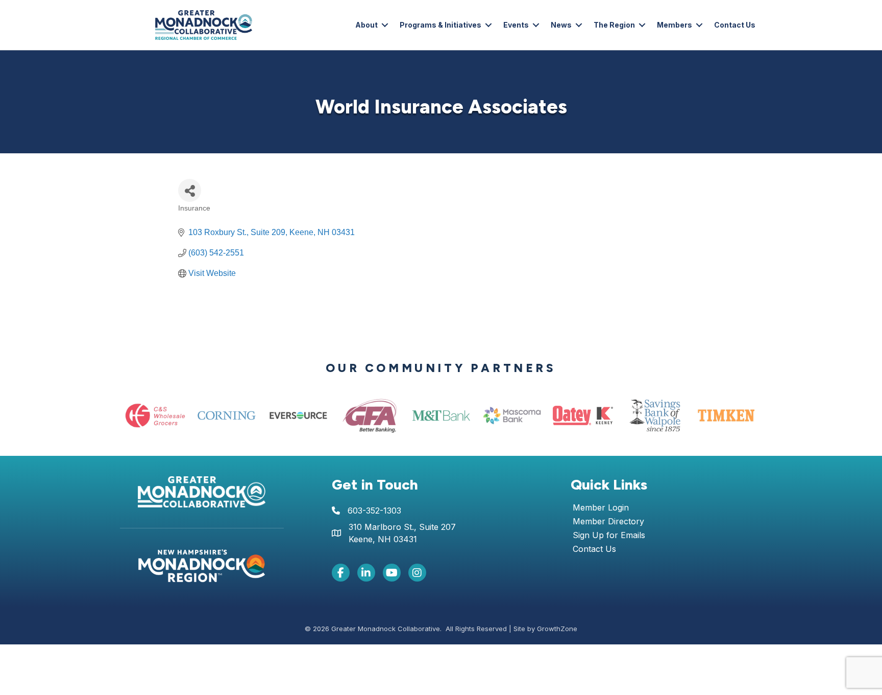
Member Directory (608, 521)
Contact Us (734, 24)
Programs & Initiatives (440, 24)
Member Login (601, 508)
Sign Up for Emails (609, 535)
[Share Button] (189, 190)
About (366, 24)
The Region (614, 24)
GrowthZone (557, 628)
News (561, 24)
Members (674, 24)
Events (516, 24)
